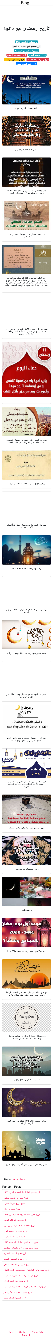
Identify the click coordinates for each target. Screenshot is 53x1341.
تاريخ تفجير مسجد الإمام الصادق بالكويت (21, 1247)
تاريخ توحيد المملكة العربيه (15, 1219)
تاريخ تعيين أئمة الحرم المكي (16, 1280)
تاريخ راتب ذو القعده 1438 (26, 41)
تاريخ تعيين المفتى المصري (15, 1253)
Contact (22, 1331)
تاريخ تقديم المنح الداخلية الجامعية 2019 (21, 1242)
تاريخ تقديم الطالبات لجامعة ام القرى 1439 (22, 1192)
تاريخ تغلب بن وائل (12, 1208)
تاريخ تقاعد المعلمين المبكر (15, 1258)
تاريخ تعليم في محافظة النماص (17, 1264)
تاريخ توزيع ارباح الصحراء (14, 1203)
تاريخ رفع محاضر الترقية (16, 55)
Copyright (26, 1335)
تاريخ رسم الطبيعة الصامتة (38, 59)
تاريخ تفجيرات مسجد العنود (15, 1231)
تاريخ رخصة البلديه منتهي (26, 63)
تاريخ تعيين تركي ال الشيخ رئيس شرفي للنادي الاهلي (26, 1269)
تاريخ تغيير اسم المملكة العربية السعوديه (21, 1275)
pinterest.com (19, 1179)
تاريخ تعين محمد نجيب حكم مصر (18, 1292)
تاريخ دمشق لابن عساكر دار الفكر (26, 46)
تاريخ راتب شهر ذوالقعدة (14, 59)
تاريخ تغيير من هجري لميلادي (16, 1197)
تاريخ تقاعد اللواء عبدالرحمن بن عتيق (19, 1225)
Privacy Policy (38, 1331)
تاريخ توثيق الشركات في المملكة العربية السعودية (25, 1286)
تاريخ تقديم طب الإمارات (14, 1236)
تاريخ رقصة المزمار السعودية (26, 50)
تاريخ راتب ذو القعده (37, 55)
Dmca (11, 1331)
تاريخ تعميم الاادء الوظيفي (15, 1297)
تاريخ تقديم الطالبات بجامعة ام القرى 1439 (22, 1214)
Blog (25, 2)
